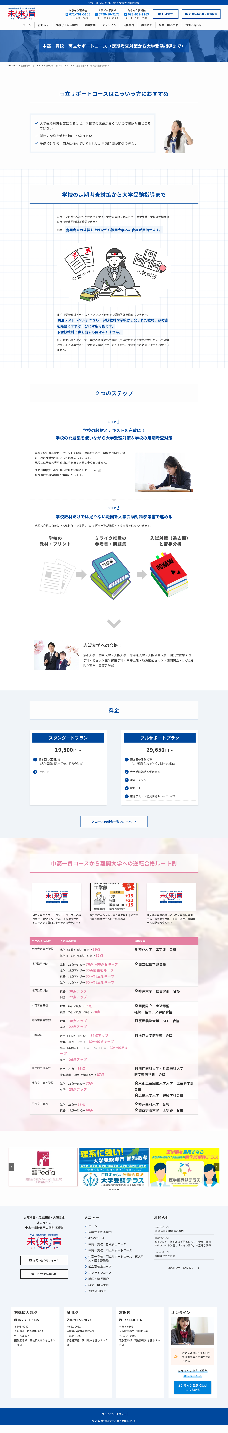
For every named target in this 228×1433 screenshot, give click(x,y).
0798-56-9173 (109, 14)
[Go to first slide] (216, 1167)
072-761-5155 (79, 14)
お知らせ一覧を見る (183, 1268)
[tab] (110, 1189)
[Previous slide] (11, 1167)
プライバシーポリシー (114, 1414)
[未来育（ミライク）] (21, 13)
